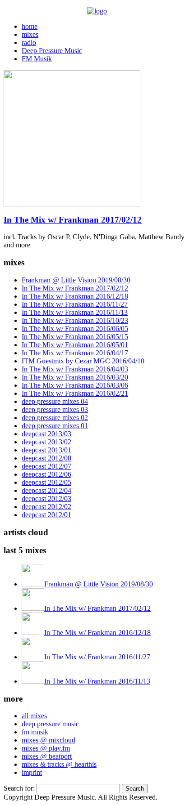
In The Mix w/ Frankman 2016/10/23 (75, 320)
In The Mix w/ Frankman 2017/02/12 (73, 219)
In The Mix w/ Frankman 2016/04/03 (75, 369)
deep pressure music (50, 724)
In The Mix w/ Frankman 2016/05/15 (75, 336)
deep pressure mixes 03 (55, 409)
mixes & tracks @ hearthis (59, 764)
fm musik (35, 732)
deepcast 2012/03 (46, 498)
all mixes (34, 716)
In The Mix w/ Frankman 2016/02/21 (75, 393)
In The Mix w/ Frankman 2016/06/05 (75, 328)
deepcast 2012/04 (46, 490)
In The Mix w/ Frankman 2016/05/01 (75, 345)
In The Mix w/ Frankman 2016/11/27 (75, 304)
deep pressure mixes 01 (55, 425)
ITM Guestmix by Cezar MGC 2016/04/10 (83, 361)
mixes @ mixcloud (48, 740)
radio (29, 42)
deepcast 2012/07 (46, 466)
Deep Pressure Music (52, 50)
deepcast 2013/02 (46, 442)
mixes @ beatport (47, 756)
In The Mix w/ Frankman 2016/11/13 (75, 312)
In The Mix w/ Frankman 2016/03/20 (75, 377)
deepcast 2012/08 (46, 458)
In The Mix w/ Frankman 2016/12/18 (75, 296)
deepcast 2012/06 (46, 474)
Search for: (19, 788)
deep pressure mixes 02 (55, 417)
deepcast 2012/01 (46, 515)
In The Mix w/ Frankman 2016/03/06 (75, 385)
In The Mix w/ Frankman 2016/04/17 (75, 353)
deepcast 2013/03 (46, 434)
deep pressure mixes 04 (55, 401)
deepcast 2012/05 (46, 482)
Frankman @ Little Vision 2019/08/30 (76, 280)
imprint (32, 772)
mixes (30, 34)
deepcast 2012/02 (46, 506)
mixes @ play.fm (46, 748)
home (29, 26)
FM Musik (37, 59)
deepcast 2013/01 (46, 450)
